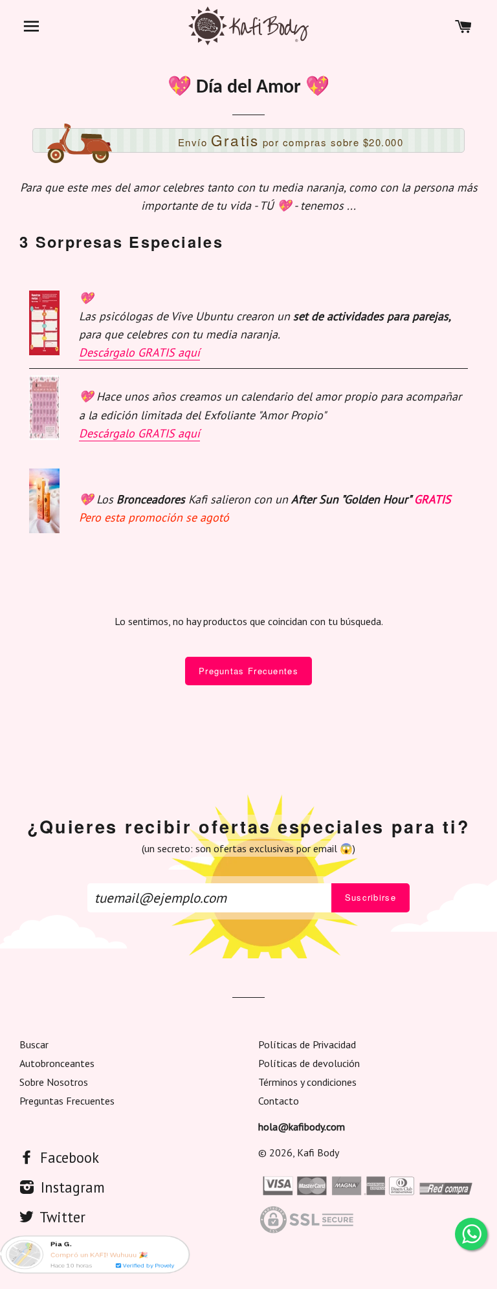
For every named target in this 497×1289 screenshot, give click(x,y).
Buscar (34, 1044)
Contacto (278, 1100)
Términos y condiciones (307, 1081)
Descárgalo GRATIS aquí (139, 352)
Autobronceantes (56, 1063)
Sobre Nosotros (53, 1081)
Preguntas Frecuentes (248, 671)
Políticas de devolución (309, 1063)
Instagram (71, 1187)
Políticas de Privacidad (307, 1044)
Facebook (67, 1157)
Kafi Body (318, 1152)
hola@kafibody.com (301, 1126)
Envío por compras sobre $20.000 (291, 139)
